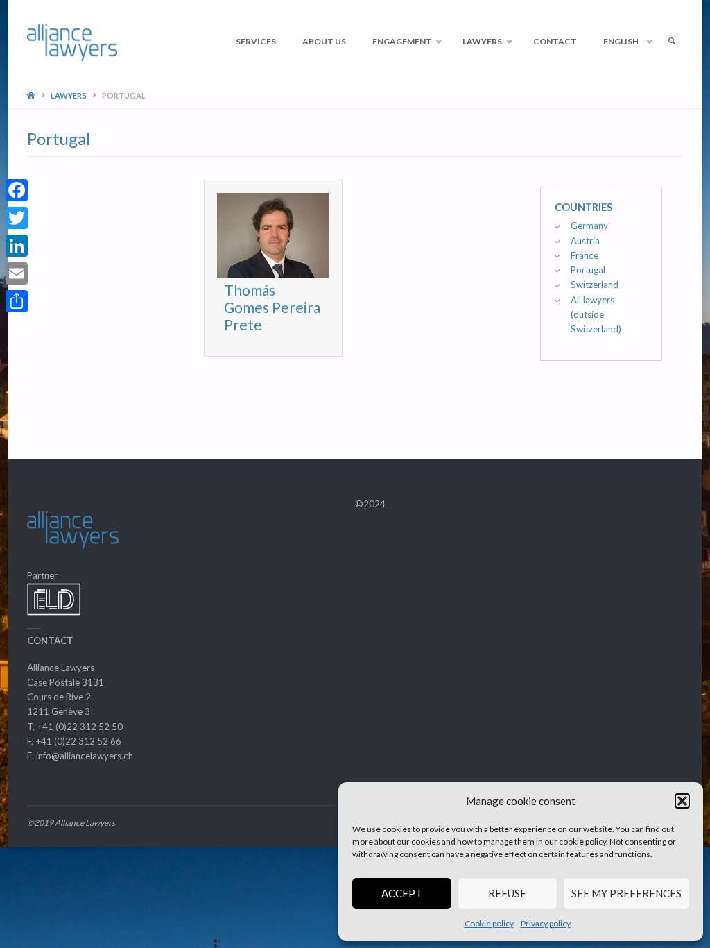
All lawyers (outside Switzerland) (596, 314)
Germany (589, 225)
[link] (671, 41)
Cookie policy (489, 923)
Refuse (507, 893)
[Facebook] (17, 190)
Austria (585, 240)
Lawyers (69, 95)
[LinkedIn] (17, 246)
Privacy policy (546, 923)
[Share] (17, 301)
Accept (401, 893)
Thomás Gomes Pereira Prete (272, 307)
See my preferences (626, 893)
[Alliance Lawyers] (72, 41)
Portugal (588, 270)
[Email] (17, 273)
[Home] (32, 95)
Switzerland (594, 284)
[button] (682, 801)
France (584, 255)
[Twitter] (17, 218)
